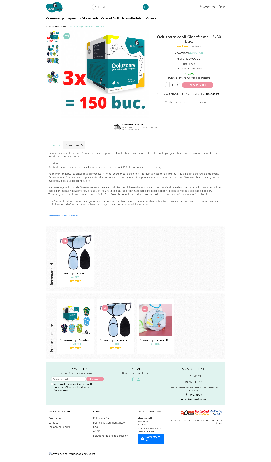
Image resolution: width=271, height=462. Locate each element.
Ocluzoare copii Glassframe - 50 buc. (75, 340)
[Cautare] (146, 7)
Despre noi (54, 418)
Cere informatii (200, 101)
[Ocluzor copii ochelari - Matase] (75, 252)
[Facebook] (132, 379)
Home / (49, 26)
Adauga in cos (198, 85)
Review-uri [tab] (74, 145)
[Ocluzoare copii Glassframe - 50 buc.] (75, 320)
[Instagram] (138, 379)
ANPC (96, 431)
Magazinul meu (59, 411)
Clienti (98, 411)
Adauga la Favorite (176, 101)
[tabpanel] (105, 74)
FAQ (95, 427)
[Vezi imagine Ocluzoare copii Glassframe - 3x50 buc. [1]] (52, 50)
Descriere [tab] (54, 145)
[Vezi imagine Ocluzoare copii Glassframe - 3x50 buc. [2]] (52, 60)
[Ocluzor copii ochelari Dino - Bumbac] (155, 320)
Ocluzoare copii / (61, 26)
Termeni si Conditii (59, 427)
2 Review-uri (195, 46)
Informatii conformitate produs (63, 215)
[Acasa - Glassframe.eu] (61, 7)
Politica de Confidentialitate (109, 422)
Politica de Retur (103, 418)
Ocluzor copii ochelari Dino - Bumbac (155, 340)
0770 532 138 (195, 394)
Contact (53, 422)
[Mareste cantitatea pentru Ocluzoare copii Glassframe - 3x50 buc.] (177, 84)
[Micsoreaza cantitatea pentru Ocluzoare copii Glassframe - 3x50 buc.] (167, 84)
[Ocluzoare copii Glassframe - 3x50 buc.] (105, 74)
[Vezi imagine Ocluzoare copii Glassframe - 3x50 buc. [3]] (52, 77)
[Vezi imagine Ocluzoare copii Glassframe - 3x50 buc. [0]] (52, 37)
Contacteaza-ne (153, 439)
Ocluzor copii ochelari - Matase (75, 273)
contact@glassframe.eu (195, 398)
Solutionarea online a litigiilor (110, 435)
